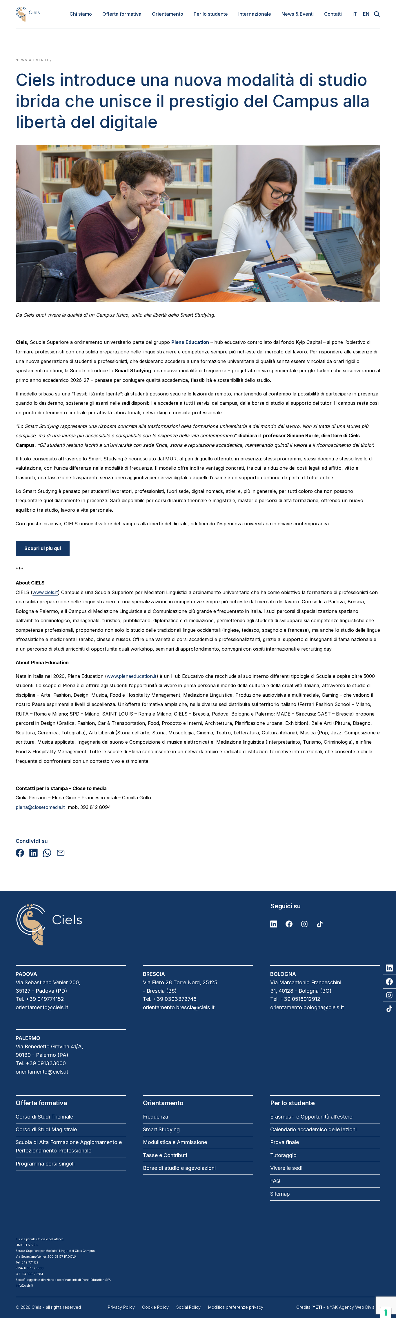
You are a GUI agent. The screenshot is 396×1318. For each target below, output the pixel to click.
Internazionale (254, 14)
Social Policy (188, 1307)
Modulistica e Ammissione (175, 1142)
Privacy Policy (121, 1307)
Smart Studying (161, 1129)
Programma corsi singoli (45, 1164)
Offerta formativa (121, 14)
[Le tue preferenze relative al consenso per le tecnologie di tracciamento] (385, 1312)
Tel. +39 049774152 (40, 999)
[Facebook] (20, 853)
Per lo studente (211, 14)
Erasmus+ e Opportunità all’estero (311, 1117)
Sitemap (280, 1194)
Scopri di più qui (42, 548)
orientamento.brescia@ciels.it (179, 1007)
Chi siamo (81, 14)
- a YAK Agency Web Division (346, 1307)
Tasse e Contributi (165, 1155)
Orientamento (167, 14)
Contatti (333, 14)
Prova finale (284, 1142)
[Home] (28, 14)
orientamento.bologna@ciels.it (307, 1007)
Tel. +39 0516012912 (295, 999)
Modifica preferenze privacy (235, 1307)
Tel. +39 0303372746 (170, 999)
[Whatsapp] (47, 853)
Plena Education (190, 342)
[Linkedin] (33, 853)
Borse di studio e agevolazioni (179, 1168)
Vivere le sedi (286, 1168)
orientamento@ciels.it (42, 1007)
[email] (61, 853)
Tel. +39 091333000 (41, 1063)
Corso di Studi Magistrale (46, 1129)
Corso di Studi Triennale (44, 1117)
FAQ (275, 1181)
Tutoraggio (283, 1155)
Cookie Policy (155, 1307)
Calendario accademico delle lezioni (313, 1129)
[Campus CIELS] (71, 924)
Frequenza (155, 1117)
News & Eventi (297, 14)
